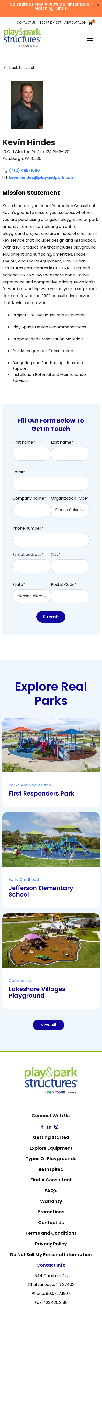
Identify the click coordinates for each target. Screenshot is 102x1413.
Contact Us (51, 1222)
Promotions (51, 1212)
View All (48, 1025)
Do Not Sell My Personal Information (51, 1254)
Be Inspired (51, 1169)
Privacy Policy (51, 1244)
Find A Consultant (51, 1180)
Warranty (51, 1201)
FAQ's (51, 1190)
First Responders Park (41, 793)
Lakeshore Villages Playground (37, 992)
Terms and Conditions (51, 1233)
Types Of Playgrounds (51, 1158)
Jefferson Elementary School (41, 891)
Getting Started (51, 1137)
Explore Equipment (51, 1148)
